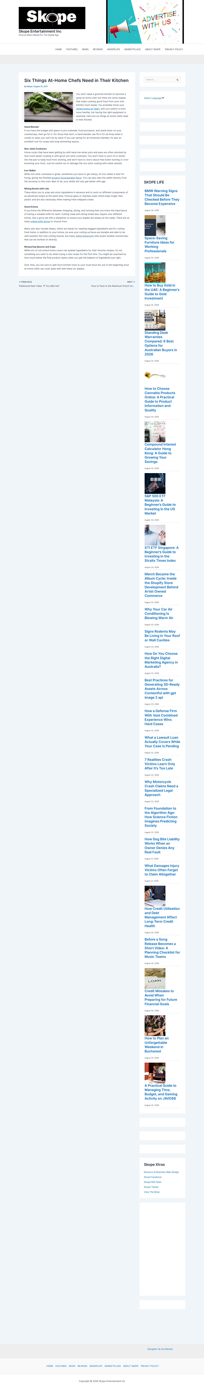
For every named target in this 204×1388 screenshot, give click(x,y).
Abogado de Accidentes (160, 1349)
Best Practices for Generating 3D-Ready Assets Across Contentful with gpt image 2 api (162, 689)
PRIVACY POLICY (150, 1366)
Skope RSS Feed (152, 1182)
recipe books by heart (88, 109)
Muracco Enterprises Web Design (161, 1172)
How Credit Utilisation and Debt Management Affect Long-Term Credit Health (162, 918)
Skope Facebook (153, 1177)
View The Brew (152, 1192)
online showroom (85, 236)
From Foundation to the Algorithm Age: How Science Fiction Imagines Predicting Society (161, 817)
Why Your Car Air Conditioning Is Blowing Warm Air (159, 614)
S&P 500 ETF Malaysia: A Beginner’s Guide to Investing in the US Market (160, 505)
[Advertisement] (165, 1249)
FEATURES (61, 1366)
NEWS (72, 1366)
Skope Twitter (151, 1187)
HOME (49, 1366)
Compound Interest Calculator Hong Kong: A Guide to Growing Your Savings (160, 453)
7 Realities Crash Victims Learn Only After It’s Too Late (160, 764)
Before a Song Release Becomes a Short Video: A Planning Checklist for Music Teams (162, 948)
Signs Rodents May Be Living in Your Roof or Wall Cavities (162, 636)
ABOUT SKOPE (130, 1366)
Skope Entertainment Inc (40, 31)
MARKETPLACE (113, 1366)
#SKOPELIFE (96, 1366)
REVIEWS (82, 1366)
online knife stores (40, 222)
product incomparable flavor (67, 178)
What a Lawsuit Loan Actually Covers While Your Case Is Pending (162, 742)
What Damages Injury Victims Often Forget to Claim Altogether (162, 870)
